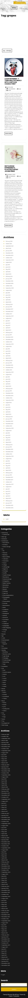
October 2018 (9, 285)
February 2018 (9, 304)
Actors (4, 692)
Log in (7, 519)
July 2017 (8, 320)
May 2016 (8, 353)
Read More (8, 133)
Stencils (5, 615)
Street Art (5, 617)
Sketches (5, 611)
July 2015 (8, 377)
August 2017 (8, 318)
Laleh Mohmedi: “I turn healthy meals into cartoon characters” (13, 81)
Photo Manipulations (8, 595)
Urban (4, 684)
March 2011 (8, 498)
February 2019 (9, 276)
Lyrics (4, 706)
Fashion (4, 642)
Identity (4, 650)
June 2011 (8, 491)
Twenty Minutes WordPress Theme (13, 994)
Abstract (5, 552)
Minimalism (6, 585)
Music (3, 700)
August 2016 (8, 346)
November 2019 (9, 255)
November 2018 (9, 283)
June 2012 (8, 463)
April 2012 (8, 468)
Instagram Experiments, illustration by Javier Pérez (11, 168)
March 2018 (8, 302)
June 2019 (8, 267)
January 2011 (9, 503)
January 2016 (9, 363)
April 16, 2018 (9, 87)
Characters (6, 561)
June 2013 (8, 435)
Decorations (6, 542)
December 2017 (9, 309)
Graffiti (5, 573)
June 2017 (8, 323)
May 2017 (8, 325)
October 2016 (9, 341)
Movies (4, 690)
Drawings (5, 571)
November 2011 (9, 479)
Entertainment (5, 640)
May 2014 (8, 409)
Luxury (4, 678)
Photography (6, 597)
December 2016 (9, 337)
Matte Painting (6, 583)
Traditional (5, 623)
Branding (5, 652)
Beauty (4, 634)
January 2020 (9, 250)
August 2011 (8, 486)
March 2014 (8, 414)
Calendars (5, 558)
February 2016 (9, 360)
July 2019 (8, 264)
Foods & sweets (7, 672)
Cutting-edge (6, 567)
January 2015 (9, 391)
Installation (5, 666)
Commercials (6, 534)
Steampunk (6, 613)
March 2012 (8, 470)
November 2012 (9, 451)
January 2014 (9, 419)
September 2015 (9, 372)
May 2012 (8, 465)
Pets (3, 713)
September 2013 (9, 428)
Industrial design (7, 579)
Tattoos (5, 621)
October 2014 (9, 398)
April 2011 (8, 496)
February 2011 (9, 500)
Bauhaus (5, 554)
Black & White (6, 556)
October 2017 (9, 313)
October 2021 (9, 243)
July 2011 (8, 489)
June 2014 (8, 407)
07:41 (8, 177)
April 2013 (8, 440)
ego (18, 88)
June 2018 (8, 295)
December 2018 (9, 281)
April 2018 (8, 299)
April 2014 (8, 412)
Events (4, 704)
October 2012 (9, 454)
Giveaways (5, 648)
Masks (3, 688)
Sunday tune (6, 708)
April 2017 (8, 327)
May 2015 (8, 381)
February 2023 (9, 241)
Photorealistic (6, 601)
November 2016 (9, 339)
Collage (5, 565)
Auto (4, 670)
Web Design (5, 725)
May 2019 (8, 269)
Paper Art (5, 593)
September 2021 (9, 246)
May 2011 (8, 493)
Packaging (5, 658)
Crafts (3, 638)
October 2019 (9, 257)
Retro (4, 607)
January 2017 (9, 334)
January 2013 (9, 447)
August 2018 (8, 290)
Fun (3, 646)
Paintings (5, 591)
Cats (4, 714)
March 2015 (8, 386)
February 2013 (9, 444)
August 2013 (8, 430)
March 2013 (8, 442)
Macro (5, 599)
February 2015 (9, 388)
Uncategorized (5, 723)
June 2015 (8, 379)
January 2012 (9, 475)
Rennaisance (6, 605)
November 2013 (9, 423)
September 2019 (9, 260)
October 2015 (9, 370)
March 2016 (8, 358)
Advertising (5, 532)
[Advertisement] (14, 34)
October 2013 (9, 426)
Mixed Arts (5, 587)
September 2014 (9, 400)
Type (4, 664)
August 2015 (8, 374)
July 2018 (8, 292)
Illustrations (6, 577)
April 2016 (8, 356)
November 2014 (9, 395)
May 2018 (8, 297)
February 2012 (9, 472)
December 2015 (9, 365)
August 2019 (8, 262)
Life (3, 668)
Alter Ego (4, 536)
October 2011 (9, 482)
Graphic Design (7, 575)
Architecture (5, 540)
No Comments (10, 89)
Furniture (5, 544)
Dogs (4, 716)
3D (3, 550)
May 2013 (8, 437)
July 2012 (8, 461)
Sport (4, 682)
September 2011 (9, 484)
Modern (5, 589)
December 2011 (9, 477)
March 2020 (8, 248)
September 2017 (9, 316)
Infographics (6, 581)
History (5, 674)
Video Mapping (7, 627)
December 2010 (9, 505)
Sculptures (5, 609)
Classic (5, 563)
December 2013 (9, 421)
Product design (7, 660)
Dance (4, 702)
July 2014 (8, 405)
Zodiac (4, 686)
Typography (6, 625)
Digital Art (5, 569)
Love (4, 676)
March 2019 (8, 274)
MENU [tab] (14, 8)
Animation (4, 538)
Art (2, 549)
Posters (5, 694)
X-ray (4, 631)
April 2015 (8, 384)
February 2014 (9, 416)
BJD (3, 636)
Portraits (5, 603)
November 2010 (9, 507)
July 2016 (8, 348)
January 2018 (9, 306)
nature (4, 680)
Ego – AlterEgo (7, 50)
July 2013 (8, 433)
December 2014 (9, 393)
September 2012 (9, 456)
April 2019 (8, 271)
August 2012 (8, 458)
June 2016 (8, 351)
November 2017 (9, 311)
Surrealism (5, 619)
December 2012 (9, 449)
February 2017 (9, 332)
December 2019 (9, 253)
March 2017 (8, 330)
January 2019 (9, 278)
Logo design (6, 656)
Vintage (5, 629)
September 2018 (9, 288)
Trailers (5, 698)
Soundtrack (6, 696)
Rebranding (6, 662)
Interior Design (6, 546)
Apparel (5, 644)
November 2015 (9, 367)
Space (3, 719)
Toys (3, 721)
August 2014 (8, 402)
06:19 (8, 90)
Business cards (7, 654)
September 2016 (9, 344)
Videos (4, 710)
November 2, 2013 (10, 174)
